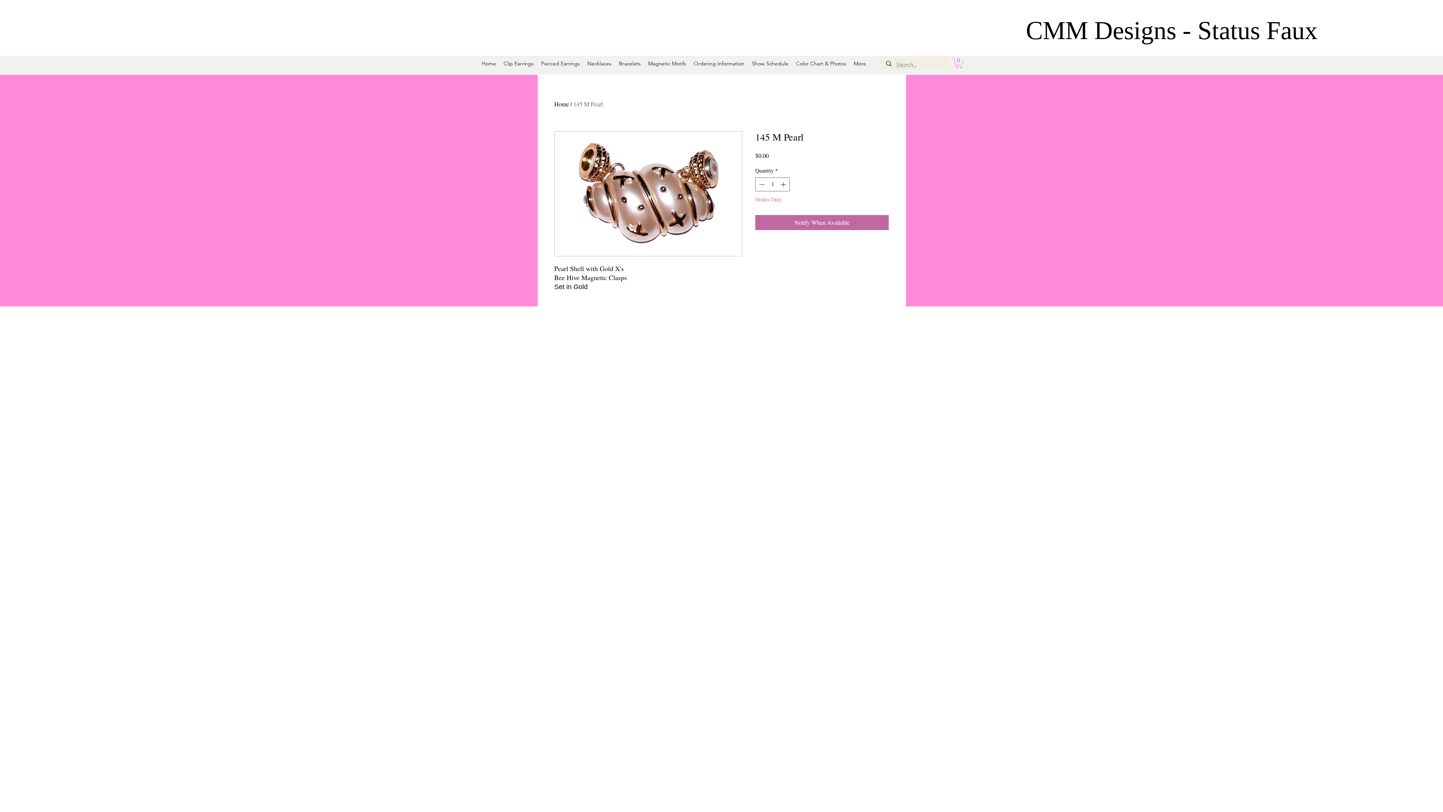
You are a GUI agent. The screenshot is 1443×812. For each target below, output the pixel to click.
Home (561, 104)
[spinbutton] (772, 184)
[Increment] (784, 184)
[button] (959, 63)
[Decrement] (761, 184)
